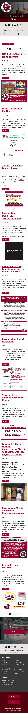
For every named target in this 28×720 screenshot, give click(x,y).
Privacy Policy (17, 710)
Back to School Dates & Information (13, 340)
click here (21, 180)
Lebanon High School (8, 680)
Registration (5, 34)
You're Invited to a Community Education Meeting (13, 397)
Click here (20, 579)
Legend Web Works (17, 708)
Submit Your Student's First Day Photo (12, 166)
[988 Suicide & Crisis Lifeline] (21, 25)
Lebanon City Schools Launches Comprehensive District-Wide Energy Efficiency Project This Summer (14, 449)
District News (5, 662)
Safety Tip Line (18, 669)
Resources (5, 664)
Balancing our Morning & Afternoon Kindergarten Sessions (13, 511)
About (3, 660)
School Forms (19, 30)
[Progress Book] (12, 25)
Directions (4, 671)
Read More (5, 78)
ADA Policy (10, 710)
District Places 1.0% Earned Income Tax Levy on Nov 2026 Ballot (13, 269)
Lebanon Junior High (7, 682)
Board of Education (19, 671)
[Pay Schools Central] (9, 25)
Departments (17, 662)
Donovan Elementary (7, 687)
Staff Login (14, 697)
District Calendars (8, 30)
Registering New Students (10, 566)
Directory (4, 673)
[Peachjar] (18, 25)
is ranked (18, 69)
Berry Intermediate (7, 684)
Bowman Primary (6, 689)
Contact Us (14, 631)
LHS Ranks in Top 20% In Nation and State (14, 55)
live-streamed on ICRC (17, 414)
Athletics (16, 660)
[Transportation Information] (15, 25)
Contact (24, 34)
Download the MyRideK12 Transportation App (11, 216)
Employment (14, 34)
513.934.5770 (14, 652)
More (19, 44)
